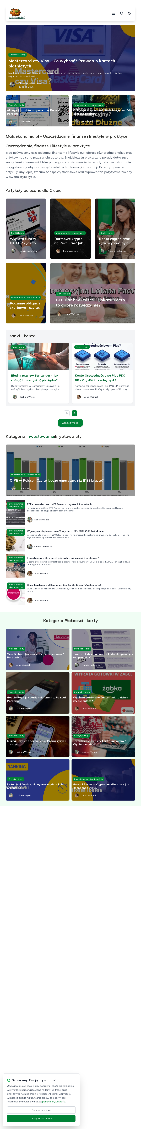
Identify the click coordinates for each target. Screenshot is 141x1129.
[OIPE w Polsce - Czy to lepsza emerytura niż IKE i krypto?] (70, 470)
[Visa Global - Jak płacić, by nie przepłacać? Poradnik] (37, 649)
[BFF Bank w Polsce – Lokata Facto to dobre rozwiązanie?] (92, 293)
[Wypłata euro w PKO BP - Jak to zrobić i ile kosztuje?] (26, 229)
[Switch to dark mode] (129, 13)
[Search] (122, 13)
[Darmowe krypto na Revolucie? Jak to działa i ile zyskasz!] (70, 229)
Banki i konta (17, 233)
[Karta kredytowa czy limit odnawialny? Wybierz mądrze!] (103, 736)
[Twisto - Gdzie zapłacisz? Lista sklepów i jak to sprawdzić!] (103, 649)
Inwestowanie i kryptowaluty (89, 105)
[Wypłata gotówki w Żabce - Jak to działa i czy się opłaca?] (103, 693)
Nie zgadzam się (41, 1110)
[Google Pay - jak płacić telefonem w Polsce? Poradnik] (37, 693)
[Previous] (67, 413)
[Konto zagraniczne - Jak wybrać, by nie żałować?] (115, 229)
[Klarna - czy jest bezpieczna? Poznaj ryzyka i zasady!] (37, 736)
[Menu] (113, 13)
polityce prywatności (53, 1101)
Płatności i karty (17, 54)
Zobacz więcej (70, 422)
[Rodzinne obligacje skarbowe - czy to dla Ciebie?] (26, 293)
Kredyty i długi (81, 735)
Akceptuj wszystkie (41, 1118)
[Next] (74, 413)
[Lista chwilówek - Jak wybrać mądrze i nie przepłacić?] (37, 780)
